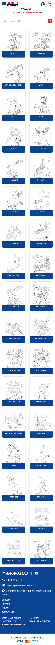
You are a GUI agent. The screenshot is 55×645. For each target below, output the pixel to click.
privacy (5, 608)
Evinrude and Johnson (39, 621)
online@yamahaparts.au (20, 585)
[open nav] (4, 3)
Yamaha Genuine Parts (12, 618)
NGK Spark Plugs (9, 621)
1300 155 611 (14, 579)
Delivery (6, 600)
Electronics (33, 618)
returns (6, 604)
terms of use (8, 612)
